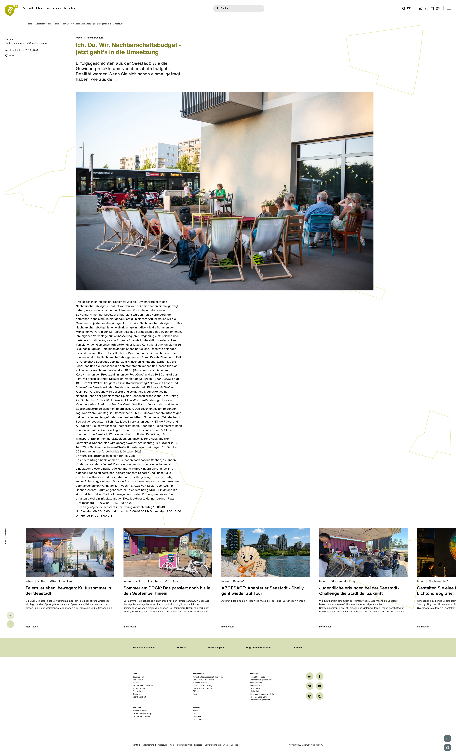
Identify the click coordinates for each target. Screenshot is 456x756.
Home (29, 24)
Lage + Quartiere (200, 719)
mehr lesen (32, 627)
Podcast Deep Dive (258, 697)
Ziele (195, 714)
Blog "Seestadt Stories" (259, 648)
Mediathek (254, 691)
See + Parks (138, 680)
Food (195, 694)
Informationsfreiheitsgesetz (189, 745)
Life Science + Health (202, 688)
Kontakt (136, 745)
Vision (195, 711)
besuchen (70, 8)
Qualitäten (197, 717)
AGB (172, 745)
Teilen (11, 56)
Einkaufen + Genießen (143, 686)
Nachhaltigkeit (216, 648)
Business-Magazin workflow (262, 694)
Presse (298, 648)
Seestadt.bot (256, 686)
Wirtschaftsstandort (144, 648)
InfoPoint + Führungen (143, 714)
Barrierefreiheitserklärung (216, 745)
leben (39, 8)
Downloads (255, 688)
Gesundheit (138, 691)
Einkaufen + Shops (141, 717)
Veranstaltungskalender (260, 680)
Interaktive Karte (257, 677)
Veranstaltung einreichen (261, 700)
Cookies (234, 745)
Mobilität (181, 648)
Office (195, 691)
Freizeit (136, 683)
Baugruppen (138, 677)
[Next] (10, 624)
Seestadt (28, 8)
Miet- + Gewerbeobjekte (203, 680)
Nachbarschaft (139, 697)
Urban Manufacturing (202, 686)
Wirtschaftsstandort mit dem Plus (208, 677)
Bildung (136, 694)
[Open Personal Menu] (447, 747)
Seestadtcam (256, 683)
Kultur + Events (139, 688)
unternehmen (53, 8)
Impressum (162, 745)
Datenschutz (148, 745)
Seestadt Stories (43, 24)
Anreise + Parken (140, 711)
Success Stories (200, 683)
